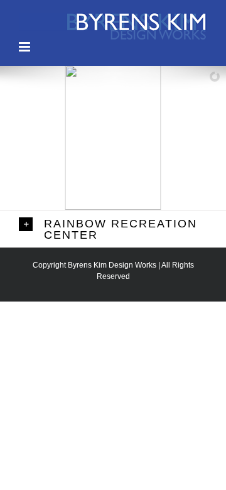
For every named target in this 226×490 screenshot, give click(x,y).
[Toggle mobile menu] (25, 46)
